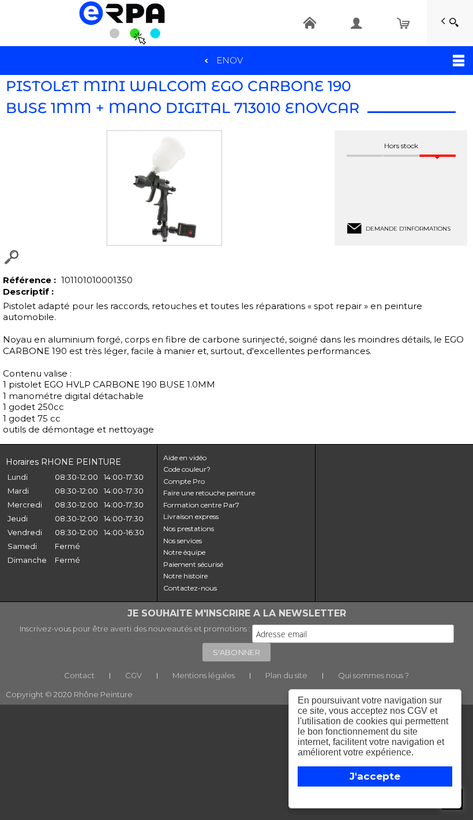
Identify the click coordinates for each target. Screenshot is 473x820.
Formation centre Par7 (201, 505)
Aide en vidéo (185, 457)
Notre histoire (185, 575)
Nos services (182, 540)
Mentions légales (203, 675)
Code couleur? (187, 469)
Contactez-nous (190, 588)
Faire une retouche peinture (209, 492)
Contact (79, 675)
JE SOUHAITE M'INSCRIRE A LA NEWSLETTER (236, 613)
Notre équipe (184, 552)
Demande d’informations (408, 228)
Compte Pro (184, 481)
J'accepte (375, 776)
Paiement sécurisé (193, 564)
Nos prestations (188, 528)
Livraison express (191, 516)
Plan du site (286, 675)
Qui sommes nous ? (373, 675)
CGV (133, 675)
